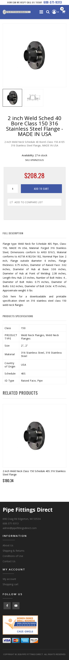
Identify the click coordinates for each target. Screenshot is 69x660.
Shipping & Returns (13, 550)
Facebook (7, 605)
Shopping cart (10, 584)
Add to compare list (29, 202)
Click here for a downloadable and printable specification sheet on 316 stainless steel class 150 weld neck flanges (34, 301)
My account (9, 579)
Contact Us (9, 561)
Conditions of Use (13, 556)
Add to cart (41, 188)
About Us (8, 545)
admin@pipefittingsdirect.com (20, 528)
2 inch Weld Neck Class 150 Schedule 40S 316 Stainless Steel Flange (34, 472)
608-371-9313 (53, 2)
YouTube (15, 605)
